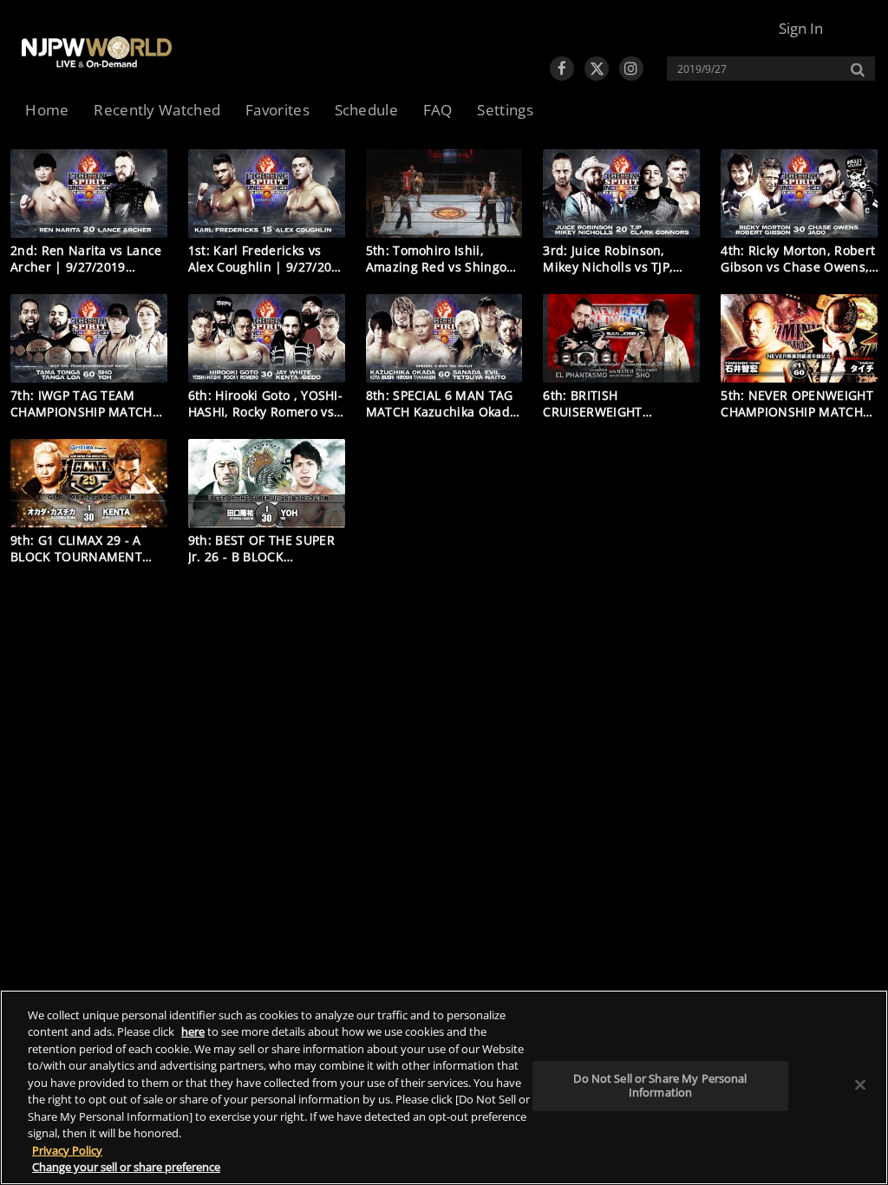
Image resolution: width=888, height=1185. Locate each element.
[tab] (47, 111)
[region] (444, 1087)
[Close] (860, 1085)
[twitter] (596, 68)
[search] (761, 68)
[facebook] (562, 68)
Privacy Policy (67, 1150)
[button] (801, 28)
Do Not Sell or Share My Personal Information (660, 1085)
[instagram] (631, 68)
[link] (97, 52)
